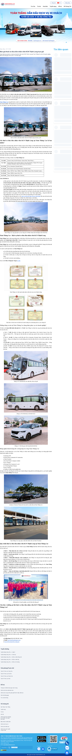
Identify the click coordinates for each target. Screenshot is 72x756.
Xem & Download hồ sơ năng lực (11, 641)
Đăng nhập (67, 2)
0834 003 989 (30, 184)
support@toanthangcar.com (9, 744)
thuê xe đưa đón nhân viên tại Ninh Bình (31, 196)
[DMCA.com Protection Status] (3, 750)
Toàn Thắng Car (4, 102)
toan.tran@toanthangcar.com (14, 640)
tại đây (18, 260)
